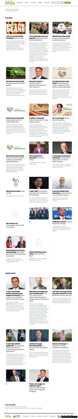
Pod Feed (24, 406)
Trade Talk (27, 2)
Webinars (40, 2)
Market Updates (20, 2)
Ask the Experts (47, 2)
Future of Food (33, 2)
